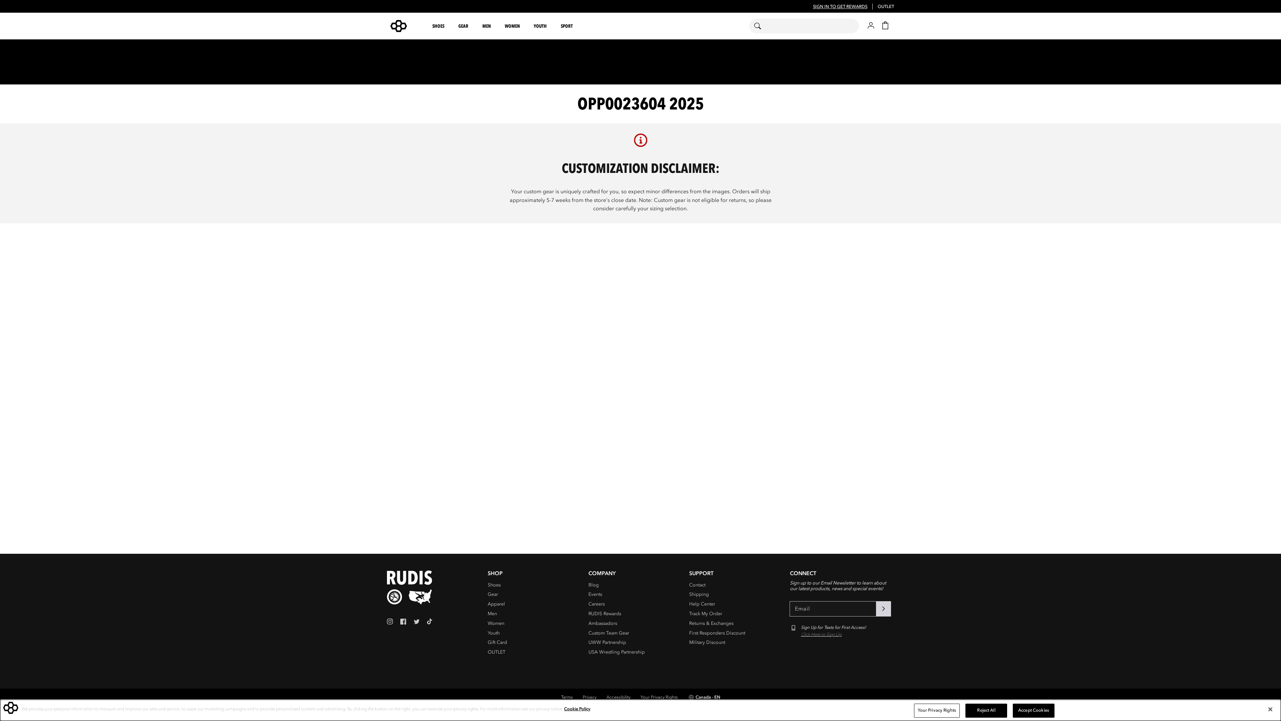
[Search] (761, 26)
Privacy (589, 697)
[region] (640, 710)
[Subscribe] (883, 609)
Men (492, 614)
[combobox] (804, 26)
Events (595, 594)
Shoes (494, 585)
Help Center (702, 604)
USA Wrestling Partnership (616, 652)
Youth (494, 633)
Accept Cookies (1033, 710)
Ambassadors (602, 623)
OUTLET (886, 7)
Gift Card (497, 642)
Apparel (496, 604)
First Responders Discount (717, 633)
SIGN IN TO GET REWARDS (840, 7)
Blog (593, 585)
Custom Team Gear (608, 633)
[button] (439, 26)
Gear (493, 594)
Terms (567, 697)
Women (496, 623)
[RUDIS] (406, 26)
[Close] (1270, 709)
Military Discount (707, 642)
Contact (697, 585)
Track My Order (705, 614)
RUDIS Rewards (604, 614)
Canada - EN (708, 697)
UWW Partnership (607, 642)
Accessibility (618, 697)
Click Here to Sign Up (821, 635)
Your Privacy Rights (659, 697)
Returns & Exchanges (711, 623)
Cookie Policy (577, 709)
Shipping (699, 594)
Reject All (986, 710)
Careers (596, 604)
